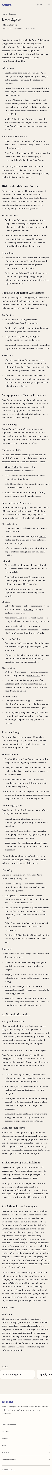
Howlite (27, 1086)
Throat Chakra (11, 467)
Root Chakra (10, 492)
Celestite (35, 1074)
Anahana (6, 4)
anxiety (18, 527)
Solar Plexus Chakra (14, 483)
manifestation (33, 675)
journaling (22, 716)
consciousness (25, 592)
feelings (25, 230)
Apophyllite (46, 1374)
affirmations (42, 712)
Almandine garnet (12, 1374)
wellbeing (28, 609)
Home (4, 14)
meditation (23, 565)
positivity (33, 308)
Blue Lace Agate (16, 1074)
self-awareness (33, 577)
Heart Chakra (11, 475)
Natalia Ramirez (10, 25)
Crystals (12, 14)
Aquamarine (25, 1101)
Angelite (13, 1113)
